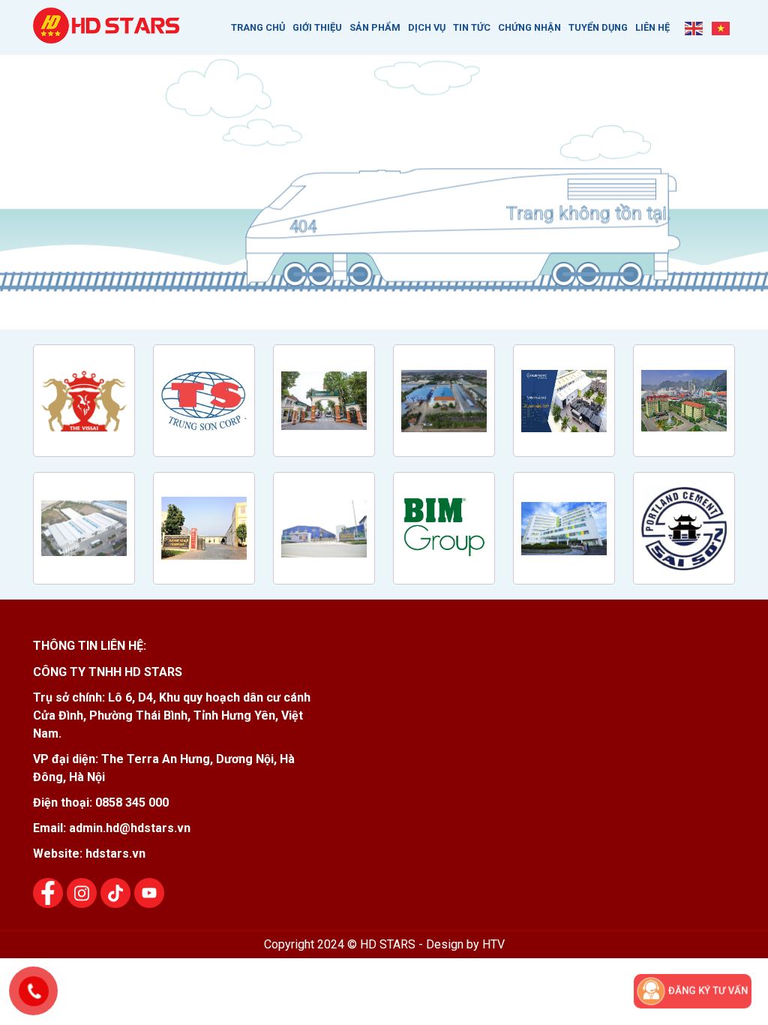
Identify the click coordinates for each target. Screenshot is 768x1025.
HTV (493, 944)
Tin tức (471, 27)
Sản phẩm (375, 27)
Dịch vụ (427, 27)
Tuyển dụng (598, 27)
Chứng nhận (529, 27)
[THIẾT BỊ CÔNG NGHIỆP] (108, 35)
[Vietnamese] (721, 27)
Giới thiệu (317, 27)
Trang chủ (258, 27)
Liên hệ (652, 27)
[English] (694, 27)
